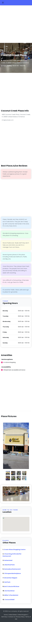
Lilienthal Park (9, 565)
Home (6, 615)
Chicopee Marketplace (12, 573)
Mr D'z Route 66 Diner (11, 586)
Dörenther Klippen (10, 578)
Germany (4, 617)
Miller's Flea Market (11, 595)
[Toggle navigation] (3, 2)
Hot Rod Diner (10, 591)
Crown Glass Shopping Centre (14, 549)
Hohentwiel (8, 560)
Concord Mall (9, 600)
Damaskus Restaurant (12, 569)
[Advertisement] (16, 25)
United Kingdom (22, 615)
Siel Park (7, 582)
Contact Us (11, 617)
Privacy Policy (20, 617)
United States (13, 615)
